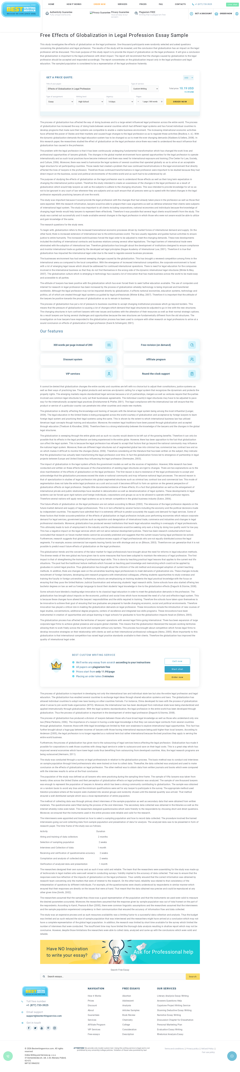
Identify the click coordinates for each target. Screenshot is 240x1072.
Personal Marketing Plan (169, 1024)
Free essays (94, 1034)
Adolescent (128, 1000)
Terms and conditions (174, 1049)
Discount (92, 1005)
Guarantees (93, 1015)
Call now (177, 661)
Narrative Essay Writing (169, 1015)
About (91, 1010)
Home (51, 4)
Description (128, 1034)
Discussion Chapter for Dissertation (175, 1020)
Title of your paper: (54, 84)
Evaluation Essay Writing (169, 1029)
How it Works (94, 996)
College (126, 1024)
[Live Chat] (232, 1056)
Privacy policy (192, 1049)
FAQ (161, 4)
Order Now (99, 4)
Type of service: (137, 84)
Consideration (129, 1029)
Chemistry (127, 1020)
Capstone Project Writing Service (173, 1005)
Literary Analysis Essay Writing (173, 996)
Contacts (180, 4)
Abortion (126, 996)
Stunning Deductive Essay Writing (174, 1010)
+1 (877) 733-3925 (203, 4)
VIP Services (94, 1029)
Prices (142, 4)
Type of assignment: (54, 97)
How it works (74, 4)
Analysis (126, 1005)
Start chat (177, 669)
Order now (177, 677)
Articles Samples (130, 1010)
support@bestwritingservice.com (44, 1016)
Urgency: (109, 97)
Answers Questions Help (169, 1000)
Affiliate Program (96, 1024)
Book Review (128, 1015)
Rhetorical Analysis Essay (170, 1034)
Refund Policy (207, 1049)
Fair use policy (208, 1052)
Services (122, 4)
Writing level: (81, 97)
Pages (138, 97)
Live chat (232, 4)
